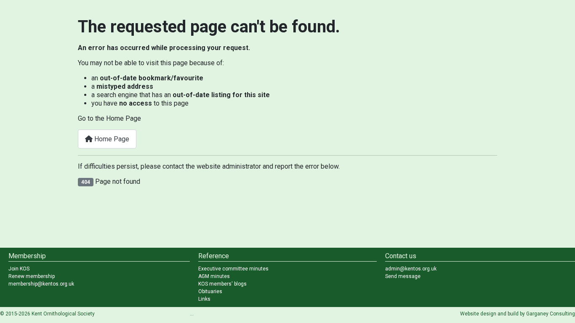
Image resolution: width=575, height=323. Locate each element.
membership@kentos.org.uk (41, 284)
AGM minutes (214, 276)
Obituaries (210, 291)
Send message (403, 276)
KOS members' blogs (222, 284)
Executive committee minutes (233, 269)
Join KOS (18, 269)
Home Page (111, 139)
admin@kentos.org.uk (411, 269)
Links (204, 299)
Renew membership (31, 276)
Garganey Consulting (550, 314)
